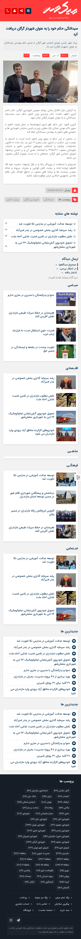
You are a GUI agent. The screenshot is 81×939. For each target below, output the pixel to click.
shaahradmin (54, 190)
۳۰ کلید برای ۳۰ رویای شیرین (53, 683)
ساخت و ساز (31, 808)
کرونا (64, 882)
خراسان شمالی (26, 802)
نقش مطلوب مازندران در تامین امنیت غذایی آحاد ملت (41, 236)
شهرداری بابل (39, 819)
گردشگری (47, 882)
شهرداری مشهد (60, 842)
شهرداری (23, 813)
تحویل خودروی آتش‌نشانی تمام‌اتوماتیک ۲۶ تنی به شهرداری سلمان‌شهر (45, 245)
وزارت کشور (12, 200)
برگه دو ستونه (41, 897)
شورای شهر (62, 847)
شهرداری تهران (35, 825)
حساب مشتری (22, 904)
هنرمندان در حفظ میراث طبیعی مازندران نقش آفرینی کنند (31, 315)
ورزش (64, 876)
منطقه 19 (23, 865)
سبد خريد (64, 910)
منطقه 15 (42, 865)
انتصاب (63, 796)
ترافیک (63, 802)
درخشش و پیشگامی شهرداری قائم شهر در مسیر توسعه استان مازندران (32, 495)
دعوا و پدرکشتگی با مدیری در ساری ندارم (31, 295)
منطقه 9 (45, 859)
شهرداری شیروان (27, 836)
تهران (46, 802)
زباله (49, 808)
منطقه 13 (62, 865)
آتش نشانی (61, 790)
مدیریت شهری (41, 853)
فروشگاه (27, 910)
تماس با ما (42, 904)
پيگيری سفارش (62, 904)
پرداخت (23, 897)
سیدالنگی (49, 200)
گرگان (29, 882)
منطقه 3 (63, 859)
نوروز (64, 870)
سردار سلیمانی (44, 813)
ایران (47, 796)
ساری (64, 813)
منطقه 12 (26, 859)
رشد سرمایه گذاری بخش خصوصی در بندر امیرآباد (44, 230)
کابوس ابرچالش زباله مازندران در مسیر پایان (32, 512)
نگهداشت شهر (44, 870)
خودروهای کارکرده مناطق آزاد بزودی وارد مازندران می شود (31, 432)
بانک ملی (29, 796)
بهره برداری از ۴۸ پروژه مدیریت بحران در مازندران (42, 676)
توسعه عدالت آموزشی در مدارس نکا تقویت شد (45, 224)
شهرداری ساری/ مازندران (56, 836)
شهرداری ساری (36, 830)
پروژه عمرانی (45, 876)
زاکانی (64, 808)
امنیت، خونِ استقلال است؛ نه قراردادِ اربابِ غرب (33, 332)
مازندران (62, 853)
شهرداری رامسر (60, 830)
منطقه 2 (20, 853)
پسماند (25, 876)
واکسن (24, 870)
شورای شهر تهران (38, 847)
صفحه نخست (45, 910)
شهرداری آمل (61, 819)
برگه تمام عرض (62, 897)
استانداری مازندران (37, 790)
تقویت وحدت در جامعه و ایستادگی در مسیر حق (32, 349)
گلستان (63, 887)
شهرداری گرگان (31, 200)
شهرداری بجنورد (60, 825)
